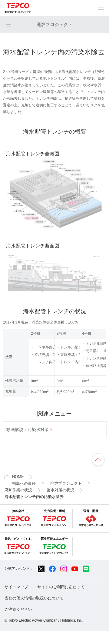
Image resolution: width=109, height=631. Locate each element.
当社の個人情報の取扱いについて (34, 598)
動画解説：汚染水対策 (27, 429)
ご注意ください (18, 609)
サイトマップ (16, 587)
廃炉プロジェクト (54, 24)
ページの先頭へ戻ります (98, 459)
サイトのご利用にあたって (60, 587)
